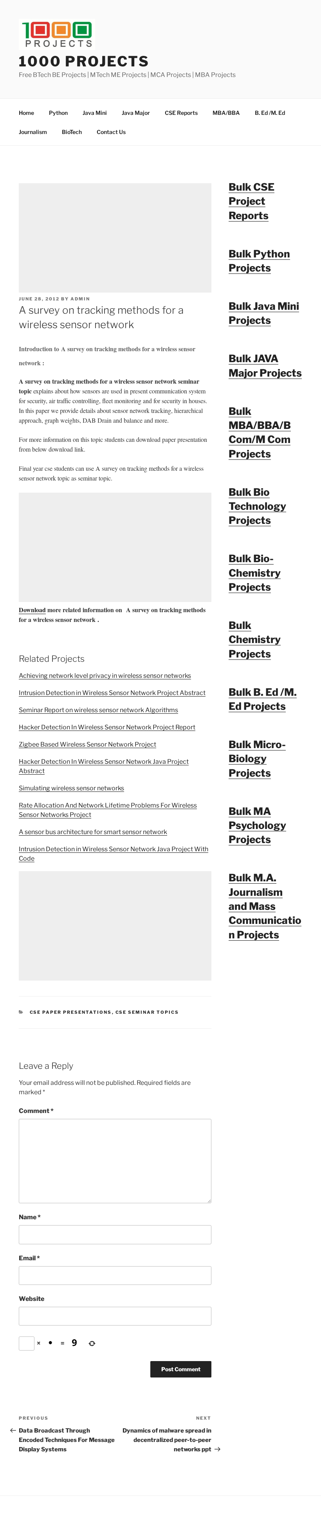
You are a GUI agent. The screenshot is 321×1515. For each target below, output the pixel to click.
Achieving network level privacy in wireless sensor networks (105, 675)
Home (26, 112)
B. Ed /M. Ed (270, 112)
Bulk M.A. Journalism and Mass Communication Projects (265, 906)
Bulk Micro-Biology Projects (257, 758)
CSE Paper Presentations (71, 1012)
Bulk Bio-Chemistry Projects (255, 572)
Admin (80, 299)
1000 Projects (84, 61)
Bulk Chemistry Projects (255, 639)
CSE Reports (181, 112)
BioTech (72, 132)
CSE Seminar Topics (147, 1012)
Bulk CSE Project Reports (251, 201)
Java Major (136, 112)
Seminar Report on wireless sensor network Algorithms (98, 710)
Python (58, 112)
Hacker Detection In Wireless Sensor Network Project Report (107, 727)
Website (31, 1298)
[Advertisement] (115, 238)
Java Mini (95, 112)
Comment (36, 1111)
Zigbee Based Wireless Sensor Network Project (87, 744)
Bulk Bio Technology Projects (257, 506)
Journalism (33, 132)
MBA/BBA (226, 112)
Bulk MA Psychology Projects (257, 825)
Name (30, 1217)
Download (32, 609)
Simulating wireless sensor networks (71, 788)
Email (29, 1258)
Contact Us (111, 132)
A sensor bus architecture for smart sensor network (93, 832)
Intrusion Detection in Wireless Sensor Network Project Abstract (112, 693)
